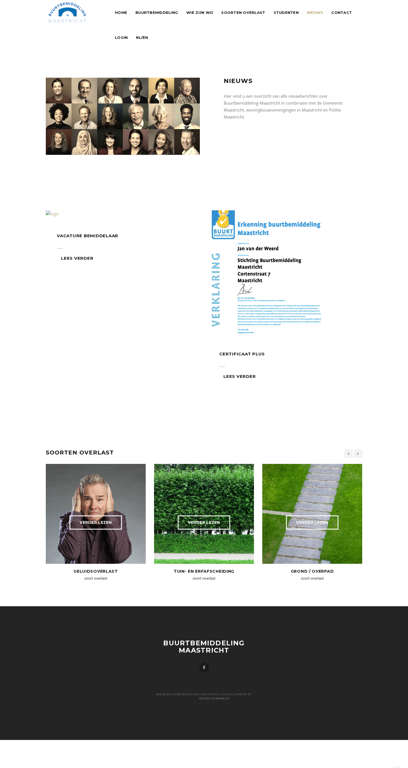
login (121, 37)
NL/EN (142, 37)
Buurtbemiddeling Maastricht (204, 646)
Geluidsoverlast (96, 571)
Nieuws (315, 12)
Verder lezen (96, 522)
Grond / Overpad (312, 571)
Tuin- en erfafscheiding (204, 571)
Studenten (286, 12)
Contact (341, 12)
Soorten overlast (243, 12)
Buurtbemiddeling (156, 12)
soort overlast (95, 578)
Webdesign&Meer (204, 698)
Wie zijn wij (199, 12)
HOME (121, 12)
